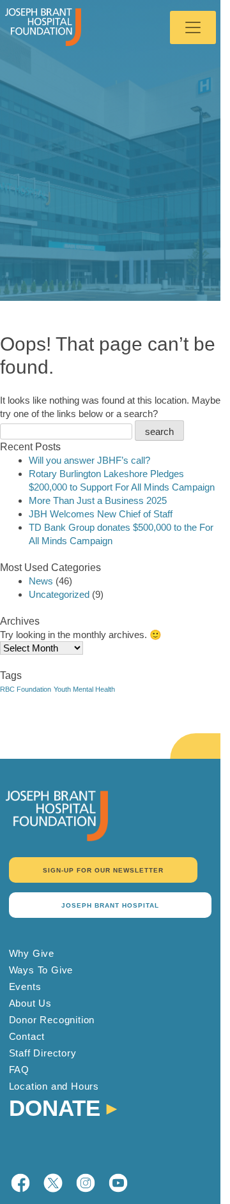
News (41, 580)
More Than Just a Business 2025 (98, 500)
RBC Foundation (25, 689)
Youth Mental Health (84, 689)
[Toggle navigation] (193, 27)
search (159, 431)
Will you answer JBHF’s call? (89, 460)
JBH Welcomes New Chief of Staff (100, 513)
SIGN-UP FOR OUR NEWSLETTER (103, 870)
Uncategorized (59, 594)
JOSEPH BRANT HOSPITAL (110, 905)
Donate (54, 1106)
